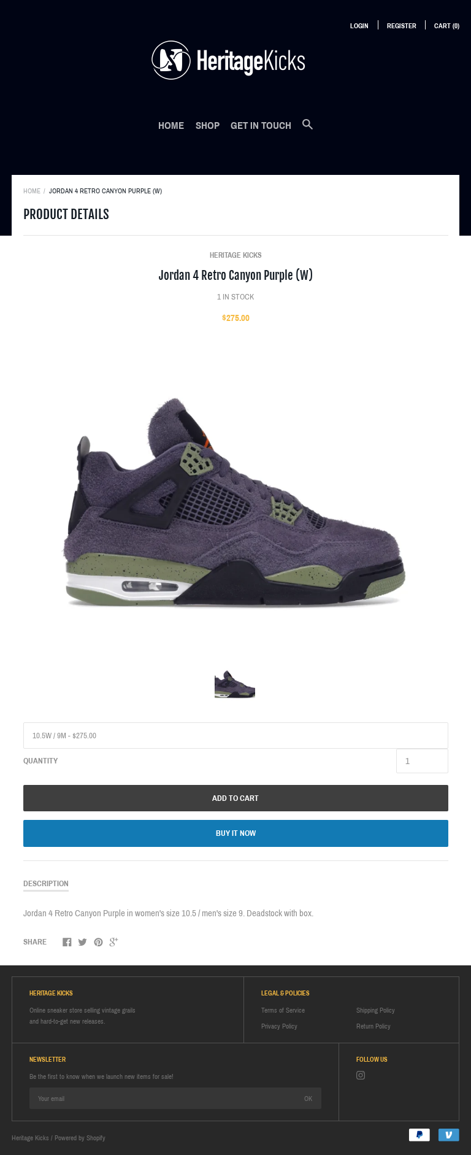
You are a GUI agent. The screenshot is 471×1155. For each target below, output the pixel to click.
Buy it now (236, 833)
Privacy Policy (279, 1026)
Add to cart (235, 798)
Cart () (446, 25)
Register (401, 25)
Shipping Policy (375, 1010)
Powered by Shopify (80, 1137)
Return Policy (373, 1026)
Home (171, 125)
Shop (208, 125)
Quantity (40, 760)
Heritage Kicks (236, 255)
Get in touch (261, 125)
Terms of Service (283, 1010)
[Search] (307, 130)
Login (359, 25)
